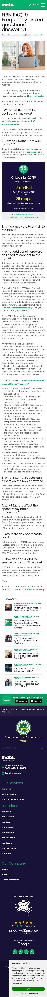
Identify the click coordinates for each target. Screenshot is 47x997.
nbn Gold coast (9, 848)
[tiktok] (32, 952)
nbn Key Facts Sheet (15, 217)
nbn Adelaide (8, 832)
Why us (5, 874)
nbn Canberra (8, 838)
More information (30, 217)
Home (4, 709)
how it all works (35, 96)
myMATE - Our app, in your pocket (28, 697)
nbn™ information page (18, 123)
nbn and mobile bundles (13, 799)
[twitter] (20, 952)
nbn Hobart (7, 853)
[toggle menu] (43, 5)
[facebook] (15, 952)
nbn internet (7, 789)
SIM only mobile (9, 794)
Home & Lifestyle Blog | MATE (25, 677)
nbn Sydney (7, 822)
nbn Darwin (7, 843)
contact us (32, 152)
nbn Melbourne (9, 817)
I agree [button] (28, 989)
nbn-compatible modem (18, 307)
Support (5, 869)
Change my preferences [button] (29, 993)
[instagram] (26, 952)
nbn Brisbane (8, 827)
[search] (42, 748)
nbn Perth (6, 811)
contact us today (35, 589)
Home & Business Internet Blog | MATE (16, 35)
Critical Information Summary (23, 215)
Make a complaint (10, 880)
